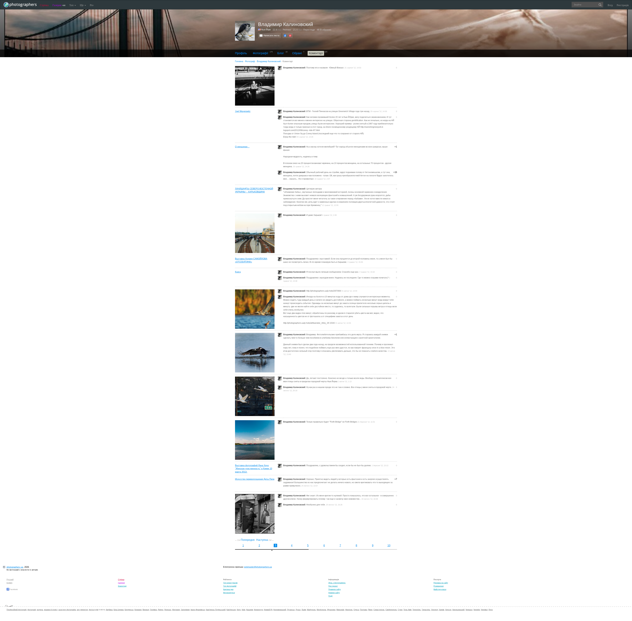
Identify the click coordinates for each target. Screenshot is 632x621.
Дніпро (160, 610)
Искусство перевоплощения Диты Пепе (254, 479)
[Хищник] (256, 352)
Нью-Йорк (266, 29)
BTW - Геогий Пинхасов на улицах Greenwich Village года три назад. (338, 111)
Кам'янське (231, 610)
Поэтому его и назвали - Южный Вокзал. (325, 68)
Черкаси (468, 610)
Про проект (333, 586)
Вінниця (146, 610)
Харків (441, 610)
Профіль (241, 53)
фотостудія (93, 610)
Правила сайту (334, 589)
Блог (280, 53)
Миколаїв (340, 610)
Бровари (138, 610)
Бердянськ (129, 610)
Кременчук (258, 610)
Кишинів (249, 610)
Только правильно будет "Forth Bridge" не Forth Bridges (331, 422)
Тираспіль (426, 610)
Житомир (176, 610)
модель (40, 610)
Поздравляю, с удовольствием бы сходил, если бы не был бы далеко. (338, 465)
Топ (71, 5)
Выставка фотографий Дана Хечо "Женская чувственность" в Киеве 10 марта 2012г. (253, 468)
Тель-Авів (407, 610)
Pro (91, 5)
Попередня (245, 539)
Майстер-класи (440, 589)
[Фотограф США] (259, 29)
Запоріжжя (185, 610)
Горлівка (153, 610)
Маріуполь (311, 610)
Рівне (370, 610)
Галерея (59, 5)
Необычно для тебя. (315, 505)
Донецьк (167, 610)
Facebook (13, 589)
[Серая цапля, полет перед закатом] (256, 309)
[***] (256, 86)
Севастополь (378, 610)
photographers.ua (15, 567)
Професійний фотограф (16, 610)
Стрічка (44, 5)
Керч (239, 610)
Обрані (297, 53)
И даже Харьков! (314, 215)
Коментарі (122, 586)
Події (330, 596)
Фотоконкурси (229, 593)
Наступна (265, 539)
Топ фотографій (229, 586)
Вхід (610, 5)
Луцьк (298, 610)
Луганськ (291, 610)
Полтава (363, 610)
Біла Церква (119, 610)
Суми (400, 610)
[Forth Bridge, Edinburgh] (256, 440)
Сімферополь (391, 610)
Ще (82, 5)
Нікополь (349, 610)
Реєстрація (623, 5)
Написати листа (271, 35)
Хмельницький (458, 610)
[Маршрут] (256, 396)
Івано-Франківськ (198, 610)
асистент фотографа (67, 610)
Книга (238, 272)
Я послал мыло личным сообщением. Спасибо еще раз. (332, 272)
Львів (304, 610)
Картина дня (228, 589)
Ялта (490, 610)
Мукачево (331, 610)
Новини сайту (334, 593)
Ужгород (434, 610)
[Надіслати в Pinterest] (290, 35)
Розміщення (439, 586)
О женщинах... (242, 146)
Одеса (356, 610)
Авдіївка (109, 610)
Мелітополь (321, 610)
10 (388, 545)
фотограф (31, 610)
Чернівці (484, 610)
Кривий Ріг (268, 610)
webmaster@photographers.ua (258, 567)
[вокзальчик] (256, 233)
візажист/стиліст (50, 610)
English (9, 583)
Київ (243, 610)
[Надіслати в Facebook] (285, 35)
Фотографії (260, 53)
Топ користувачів (230, 583)
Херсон (448, 610)
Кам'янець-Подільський (215, 610)
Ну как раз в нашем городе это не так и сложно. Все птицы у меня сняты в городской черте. (349, 387)
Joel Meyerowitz (242, 111)
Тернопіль (416, 610)
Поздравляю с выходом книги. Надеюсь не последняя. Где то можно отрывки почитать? (347, 278)
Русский (10, 579)
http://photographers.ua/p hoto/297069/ (323, 291)
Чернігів (476, 610)
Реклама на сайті (441, 583)
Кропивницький (279, 610)
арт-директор (82, 610)
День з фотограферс (337, 583)
